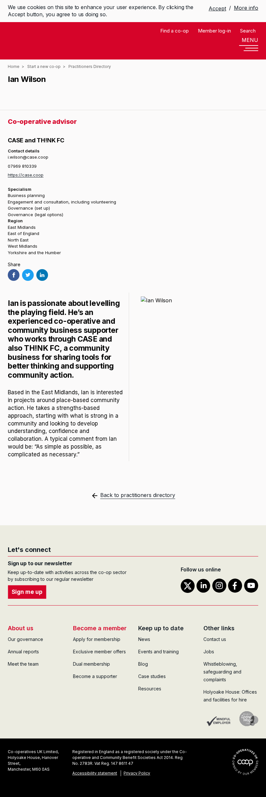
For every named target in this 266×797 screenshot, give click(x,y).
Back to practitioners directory (137, 495)
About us (20, 628)
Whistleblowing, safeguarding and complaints (222, 671)
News (144, 639)
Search (248, 31)
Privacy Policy (137, 773)
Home (13, 66)
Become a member (100, 628)
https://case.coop (25, 174)
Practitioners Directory (89, 66)
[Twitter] (28, 275)
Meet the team (23, 664)
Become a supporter (95, 676)
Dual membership (91, 664)
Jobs (208, 651)
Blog (143, 664)
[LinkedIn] (42, 275)
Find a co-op (174, 31)
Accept (217, 8)
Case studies (152, 676)
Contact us (214, 639)
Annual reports (23, 651)
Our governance (25, 639)
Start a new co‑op (44, 66)
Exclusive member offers (99, 651)
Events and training (158, 651)
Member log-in (214, 31)
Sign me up (27, 592)
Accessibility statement (94, 773)
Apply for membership (96, 639)
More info (246, 8)
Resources (149, 688)
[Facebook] (13, 275)
